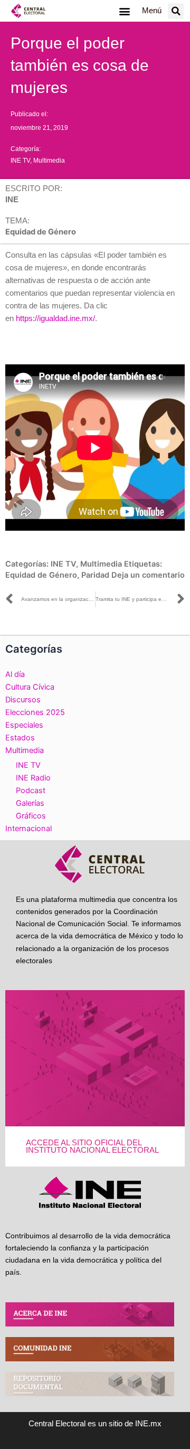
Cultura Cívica (29, 687)
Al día (15, 674)
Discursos (23, 699)
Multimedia (49, 160)
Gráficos (31, 816)
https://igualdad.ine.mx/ (55, 318)
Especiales (24, 725)
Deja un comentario (148, 575)
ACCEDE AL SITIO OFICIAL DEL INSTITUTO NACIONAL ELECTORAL (92, 1146)
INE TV (20, 160)
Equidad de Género (41, 575)
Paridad (95, 575)
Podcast (30, 790)
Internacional (28, 828)
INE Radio (33, 778)
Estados (20, 737)
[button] (124, 11)
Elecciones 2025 (35, 712)
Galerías (30, 803)
